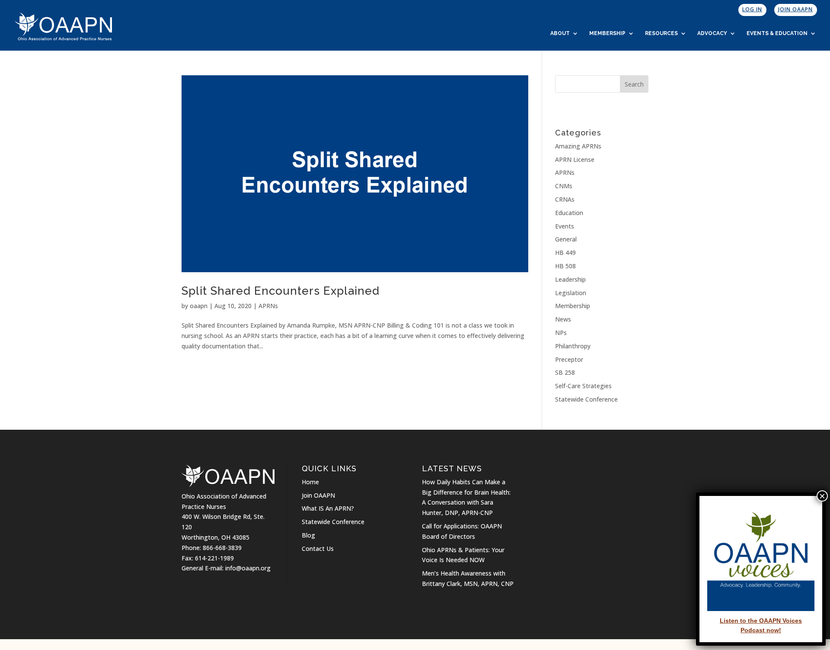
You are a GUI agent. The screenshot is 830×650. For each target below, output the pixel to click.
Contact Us (318, 548)
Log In (752, 9)
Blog (308, 535)
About (560, 33)
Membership (607, 33)
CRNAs (565, 199)
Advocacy (712, 33)
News (563, 319)
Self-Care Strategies (583, 386)
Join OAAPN (795, 9)
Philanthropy (573, 346)
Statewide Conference (586, 399)
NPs (561, 332)
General (566, 239)
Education (569, 213)
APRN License (574, 159)
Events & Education (777, 33)
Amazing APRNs (578, 146)
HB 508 (565, 266)
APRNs (268, 306)
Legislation (570, 293)
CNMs (563, 186)
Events (564, 226)
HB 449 (565, 252)
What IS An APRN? (328, 508)
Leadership (570, 279)
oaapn (199, 306)
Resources (661, 33)
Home (310, 482)
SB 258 (565, 372)
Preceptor (569, 359)
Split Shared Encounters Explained (281, 290)
